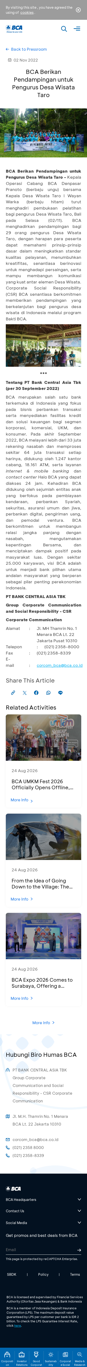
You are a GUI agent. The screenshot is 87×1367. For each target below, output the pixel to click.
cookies (27, 12)
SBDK (11, 1274)
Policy (43, 1274)
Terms (75, 1274)
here (17, 1325)
